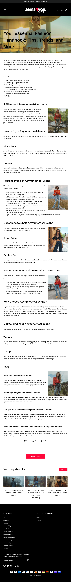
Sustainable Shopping (9, 537)
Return (38, 517)
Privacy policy (7, 542)
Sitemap (5, 548)
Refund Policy (7, 526)
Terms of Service (8, 545)
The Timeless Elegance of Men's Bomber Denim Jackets (13, 492)
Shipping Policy (7, 540)
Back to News (37, 456)
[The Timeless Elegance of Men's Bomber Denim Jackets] (13, 481)
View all (63, 469)
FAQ (4, 517)
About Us (5, 520)
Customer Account (8, 534)
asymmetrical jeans (29, 67)
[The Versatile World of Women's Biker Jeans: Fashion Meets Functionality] (35, 481)
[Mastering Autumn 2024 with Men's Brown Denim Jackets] (57, 481)
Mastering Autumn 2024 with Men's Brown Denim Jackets (57, 492)
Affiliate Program (8, 531)
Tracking (38, 520)
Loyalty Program (7, 528)
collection (9, 186)
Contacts (5, 523)
